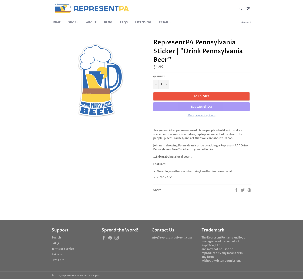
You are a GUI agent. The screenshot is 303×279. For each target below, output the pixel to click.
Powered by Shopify (88, 275)
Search (56, 238)
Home (56, 22)
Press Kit (58, 260)
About (91, 22)
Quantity (159, 76)
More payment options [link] (202, 115)
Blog (108, 22)
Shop (72, 22)
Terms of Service (63, 249)
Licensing (143, 22)
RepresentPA (68, 275)
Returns (57, 254)
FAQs (124, 22)
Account (246, 22)
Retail (164, 22)
